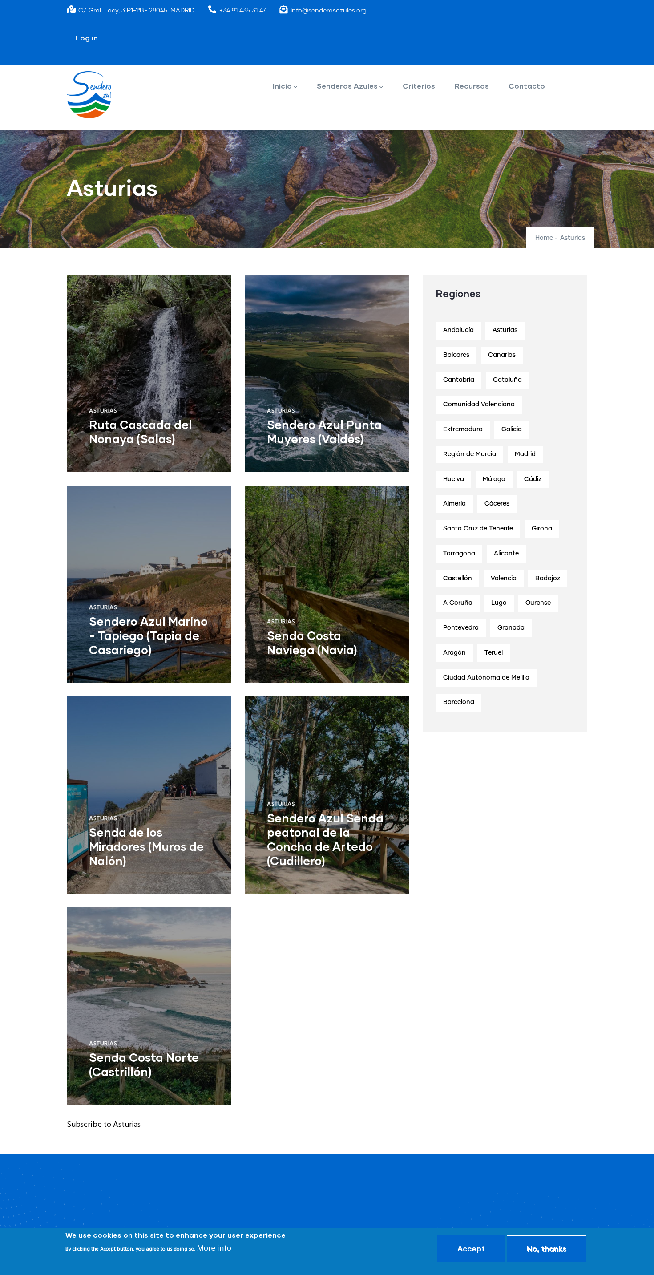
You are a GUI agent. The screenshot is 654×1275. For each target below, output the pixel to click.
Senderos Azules (347, 85)
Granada (511, 628)
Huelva (453, 479)
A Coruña (457, 603)
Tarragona (459, 553)
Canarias (502, 355)
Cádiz (532, 479)
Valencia (504, 578)
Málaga (494, 479)
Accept (471, 1248)
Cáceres (496, 504)
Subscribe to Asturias (104, 1124)
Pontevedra (461, 628)
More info (214, 1248)
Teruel (493, 653)
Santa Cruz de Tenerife (478, 529)
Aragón (454, 653)
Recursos (472, 85)
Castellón (457, 578)
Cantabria (458, 380)
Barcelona (458, 702)
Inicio (282, 85)
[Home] (89, 95)
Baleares (456, 355)
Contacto (527, 85)
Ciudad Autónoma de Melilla (486, 678)
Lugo (499, 603)
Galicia (511, 429)
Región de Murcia (469, 454)
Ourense (538, 603)
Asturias (103, 411)
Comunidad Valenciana (479, 404)
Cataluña (507, 380)
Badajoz (547, 578)
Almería (454, 504)
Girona (542, 529)
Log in (87, 37)
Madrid (525, 454)
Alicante (506, 553)
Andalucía (458, 330)
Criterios (419, 85)
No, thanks (546, 1248)
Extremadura (463, 429)
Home (544, 238)
